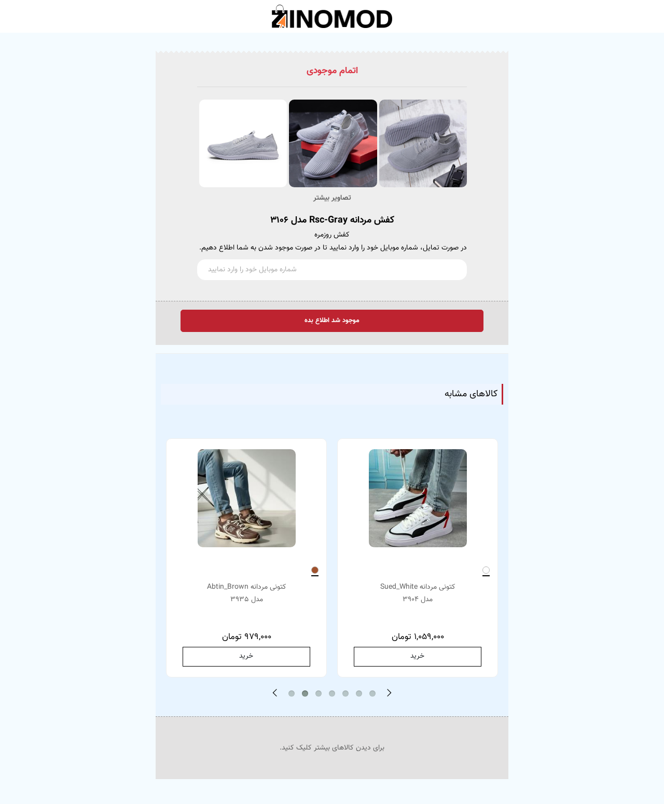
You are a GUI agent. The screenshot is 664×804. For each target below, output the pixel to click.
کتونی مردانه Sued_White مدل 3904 (417, 593)
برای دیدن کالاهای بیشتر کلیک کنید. (332, 748)
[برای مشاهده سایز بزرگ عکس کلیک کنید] (422, 143)
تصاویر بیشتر (332, 198)
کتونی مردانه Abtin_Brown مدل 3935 (246, 593)
